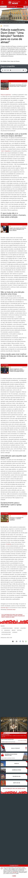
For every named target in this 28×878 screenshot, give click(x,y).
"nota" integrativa (5, 151)
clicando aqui (4, 607)
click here (14, 872)
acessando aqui (11, 609)
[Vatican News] (14, 3)
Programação (27, 7)
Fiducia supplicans (6, 94)
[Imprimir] (16, 641)
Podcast (24, 7)
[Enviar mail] (12, 641)
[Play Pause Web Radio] (16, 6)
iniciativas (8, 544)
